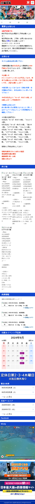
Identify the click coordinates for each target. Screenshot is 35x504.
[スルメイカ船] (17, 173)
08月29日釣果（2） (9, 392)
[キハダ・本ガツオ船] (7, 174)
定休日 (21, 353)
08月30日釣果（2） (9, 388)
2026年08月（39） (9, 405)
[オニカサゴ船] (28, 173)
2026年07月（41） (9, 409)
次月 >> (31, 340)
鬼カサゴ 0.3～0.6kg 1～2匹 (18, 315)
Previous (2, 22)
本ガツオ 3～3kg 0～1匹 (16, 325)
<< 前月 (4, 340)
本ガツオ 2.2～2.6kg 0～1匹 (18, 305)
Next (32, 22)
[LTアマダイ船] (7, 227)
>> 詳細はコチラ (28, 307)
